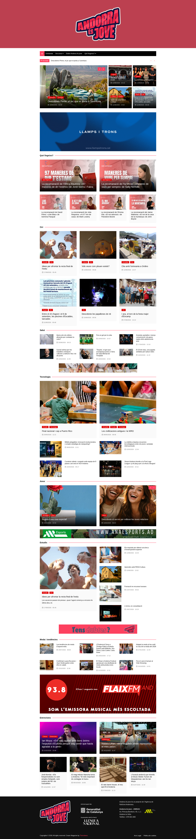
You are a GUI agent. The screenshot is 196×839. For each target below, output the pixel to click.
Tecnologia (53, 427)
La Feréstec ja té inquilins (144, 80)
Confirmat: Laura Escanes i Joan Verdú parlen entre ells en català (66, 663)
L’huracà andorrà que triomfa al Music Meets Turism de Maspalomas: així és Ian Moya (143, 778)
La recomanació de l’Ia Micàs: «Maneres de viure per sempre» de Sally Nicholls (125, 185)
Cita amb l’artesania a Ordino (135, 266)
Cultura (45, 97)
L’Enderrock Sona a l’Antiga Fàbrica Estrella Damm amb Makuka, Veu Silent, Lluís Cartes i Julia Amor (105, 648)
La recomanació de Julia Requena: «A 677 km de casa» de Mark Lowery (81, 214)
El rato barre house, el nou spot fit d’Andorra (112, 786)
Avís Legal (137, 835)
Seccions (58, 53)
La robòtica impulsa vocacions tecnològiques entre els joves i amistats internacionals (138, 444)
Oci (51, 97)
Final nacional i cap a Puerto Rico (57, 431)
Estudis (121, 96)
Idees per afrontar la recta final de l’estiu (65, 60)
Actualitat (125, 262)
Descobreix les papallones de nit (96, 314)
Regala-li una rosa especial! (54, 519)
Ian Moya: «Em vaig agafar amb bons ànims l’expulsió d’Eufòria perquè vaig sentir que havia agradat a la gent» (67, 743)
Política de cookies (150, 835)
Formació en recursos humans (135, 586)
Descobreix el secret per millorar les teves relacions (125, 519)
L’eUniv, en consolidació (133, 606)
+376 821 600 (131, 817)
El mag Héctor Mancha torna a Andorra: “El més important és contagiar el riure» (83, 777)
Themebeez (84, 835)
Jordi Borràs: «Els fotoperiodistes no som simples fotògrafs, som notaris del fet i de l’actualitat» (50, 779)
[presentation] (151, 60)
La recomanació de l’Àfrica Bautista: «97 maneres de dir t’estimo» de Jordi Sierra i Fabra (67, 185)
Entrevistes (53, 736)
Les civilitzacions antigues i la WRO (118, 431)
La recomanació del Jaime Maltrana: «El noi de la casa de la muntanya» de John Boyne (142, 215)
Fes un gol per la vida (104, 335)
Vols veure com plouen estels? (58, 101)
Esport (137, 94)
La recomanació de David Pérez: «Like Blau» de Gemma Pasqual (51, 214)
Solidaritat (49, 53)
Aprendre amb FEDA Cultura (134, 567)
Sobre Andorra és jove (74, 53)
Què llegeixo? (90, 53)
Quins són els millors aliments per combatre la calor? (65, 337)
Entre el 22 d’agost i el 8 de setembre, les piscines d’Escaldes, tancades (144, 100)
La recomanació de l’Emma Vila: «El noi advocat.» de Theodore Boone (112, 214)
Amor (53, 515)
